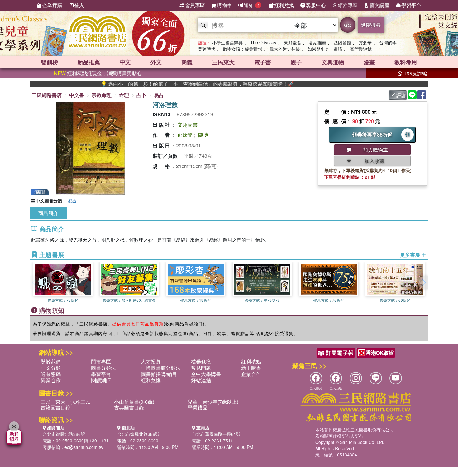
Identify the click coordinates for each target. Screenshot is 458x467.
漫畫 (369, 62)
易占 (159, 95)
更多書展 (410, 255)
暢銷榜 (49, 62)
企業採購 (52, 5)
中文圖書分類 (49, 200)
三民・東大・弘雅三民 (65, 401)
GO (347, 25)
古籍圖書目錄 (55, 407)
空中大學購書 (206, 374)
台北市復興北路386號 (64, 434)
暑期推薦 (317, 42)
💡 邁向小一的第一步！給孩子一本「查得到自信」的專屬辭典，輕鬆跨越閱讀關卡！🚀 (183, 84)
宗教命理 (102, 95)
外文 (156, 62)
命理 (124, 95)
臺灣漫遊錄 (361, 49)
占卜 (141, 95)
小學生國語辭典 (227, 42)
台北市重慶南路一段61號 (216, 434)
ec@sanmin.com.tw (83, 447)
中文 (125, 62)
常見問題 (201, 367)
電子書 (262, 62)
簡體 (187, 62)
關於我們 (51, 361)
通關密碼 (51, 374)
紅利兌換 (284, 5)
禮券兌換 (201, 361)
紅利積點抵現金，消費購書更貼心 (98, 73)
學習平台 (411, 5)
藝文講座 (379, 5)
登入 (79, 5)
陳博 (203, 134)
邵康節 (185, 134)
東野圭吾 (292, 42)
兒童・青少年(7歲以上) (213, 401)
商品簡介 (48, 213)
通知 (252, 5)
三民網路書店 (47, 95)
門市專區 (101, 361)
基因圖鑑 (342, 42)
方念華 (365, 42)
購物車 (224, 5)
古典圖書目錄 (129, 407)
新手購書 (251, 367)
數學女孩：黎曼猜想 (242, 49)
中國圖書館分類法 (161, 367)
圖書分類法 (103, 367)
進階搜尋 (371, 24)
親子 (296, 62)
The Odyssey (263, 42)
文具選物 (333, 62)
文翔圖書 (188, 124)
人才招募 (151, 361)
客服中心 (316, 5)
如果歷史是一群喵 (325, 49)
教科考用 (405, 62)
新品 (89, 62)
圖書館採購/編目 (159, 374)
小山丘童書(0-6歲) (134, 401)
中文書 (76, 95)
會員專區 (195, 5)
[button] (423, 282)
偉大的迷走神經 (285, 49)
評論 (401, 95)
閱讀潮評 (101, 380)
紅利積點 (251, 361)
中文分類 (51, 367)
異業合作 (51, 380)
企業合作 (251, 374)
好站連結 (201, 380)
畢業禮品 (198, 407)
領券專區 (348, 5)
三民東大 (223, 62)
